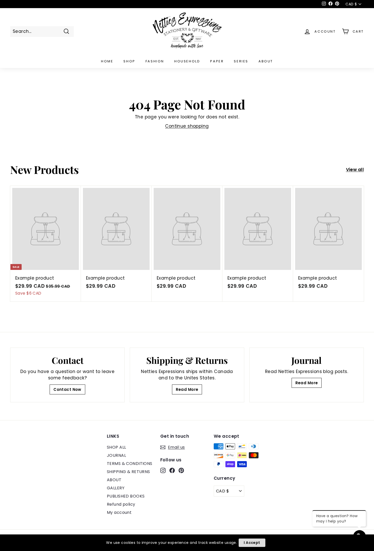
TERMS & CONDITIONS (129, 463)
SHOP (129, 61)
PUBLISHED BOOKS (126, 496)
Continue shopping (187, 126)
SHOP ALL (116, 447)
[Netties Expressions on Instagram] (163, 470)
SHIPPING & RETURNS (128, 472)
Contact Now (67, 389)
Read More (187, 389)
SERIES (241, 61)
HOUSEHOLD (187, 61)
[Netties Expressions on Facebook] (172, 470)
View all (355, 170)
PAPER (217, 61)
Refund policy (121, 504)
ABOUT (265, 61)
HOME (107, 61)
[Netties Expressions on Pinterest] (181, 470)
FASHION (155, 61)
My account (119, 512)
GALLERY (115, 488)
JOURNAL (116, 455)
